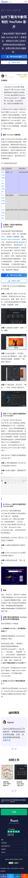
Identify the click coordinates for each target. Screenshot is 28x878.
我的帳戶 (21, 859)
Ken (6, 75)
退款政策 (12, 859)
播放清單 (20, 245)
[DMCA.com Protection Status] (16, 862)
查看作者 (6, 740)
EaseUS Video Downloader (10, 239)
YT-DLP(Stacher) (3, 200)
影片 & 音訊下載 (14, 10)
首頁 (3, 10)
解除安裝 (7, 859)
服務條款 (16, 859)
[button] (15, 749)
